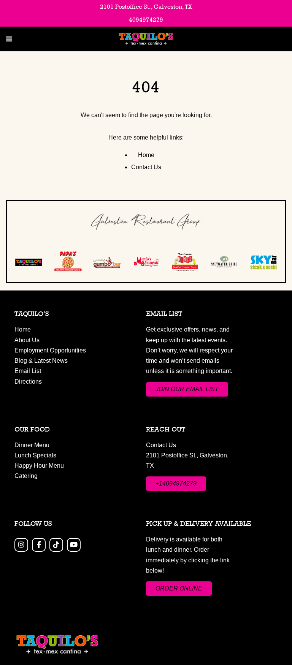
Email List (27, 371)
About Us (27, 340)
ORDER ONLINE (179, 588)
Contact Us (146, 167)
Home (146, 155)
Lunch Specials (35, 455)
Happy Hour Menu (39, 465)
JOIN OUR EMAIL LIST (187, 389)
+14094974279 (176, 483)
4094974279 (146, 19)
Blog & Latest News (41, 360)
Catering (26, 476)
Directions (28, 381)
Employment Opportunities (50, 350)
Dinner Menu (31, 445)
